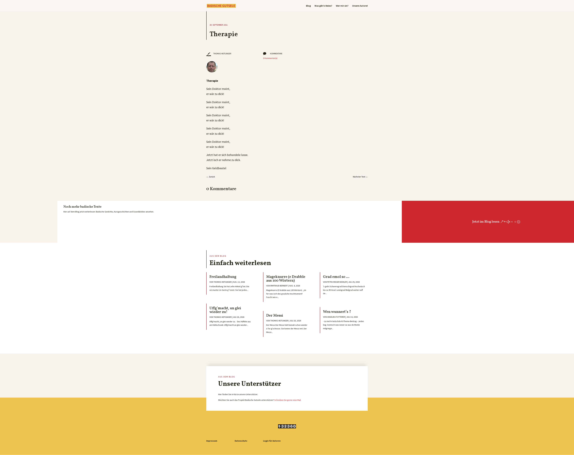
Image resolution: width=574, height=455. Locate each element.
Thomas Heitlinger (223, 282)
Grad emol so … (336, 277)
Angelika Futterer (336, 317)
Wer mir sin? (342, 6)
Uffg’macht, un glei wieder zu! (225, 310)
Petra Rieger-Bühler (337, 282)
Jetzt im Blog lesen (485, 221)
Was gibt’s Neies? (323, 6)
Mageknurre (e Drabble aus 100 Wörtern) (285, 278)
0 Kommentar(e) (270, 58)
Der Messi (274, 315)
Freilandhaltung (222, 277)
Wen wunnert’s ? (337, 311)
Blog (308, 6)
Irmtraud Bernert (279, 285)
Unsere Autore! (360, 6)
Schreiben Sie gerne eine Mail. (287, 400)
